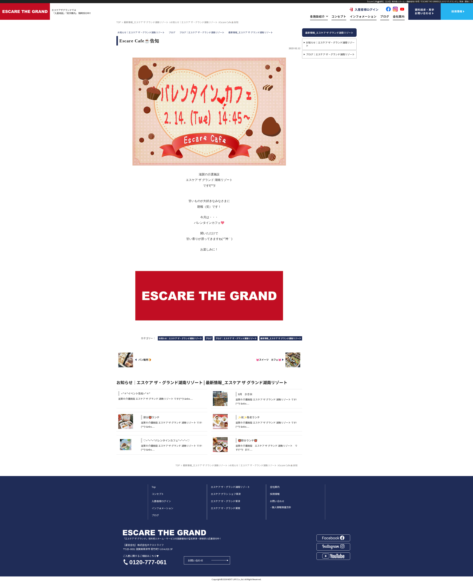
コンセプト (338, 16)
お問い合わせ (195, 560)
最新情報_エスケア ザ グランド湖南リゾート (329, 32)
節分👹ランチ (151, 417)
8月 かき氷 (245, 394)
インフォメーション (363, 16)
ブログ (384, 16)
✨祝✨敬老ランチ (249, 417)
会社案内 (399, 16)
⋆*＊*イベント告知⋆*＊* (135, 393)
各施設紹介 (317, 16)
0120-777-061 (148, 562)
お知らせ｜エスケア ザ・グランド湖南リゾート (330, 44)
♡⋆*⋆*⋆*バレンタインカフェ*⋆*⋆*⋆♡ (166, 440)
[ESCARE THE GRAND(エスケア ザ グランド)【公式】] (25, 11)
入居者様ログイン (366, 9)
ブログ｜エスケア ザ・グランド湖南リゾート (330, 54)
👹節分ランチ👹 (247, 440)
